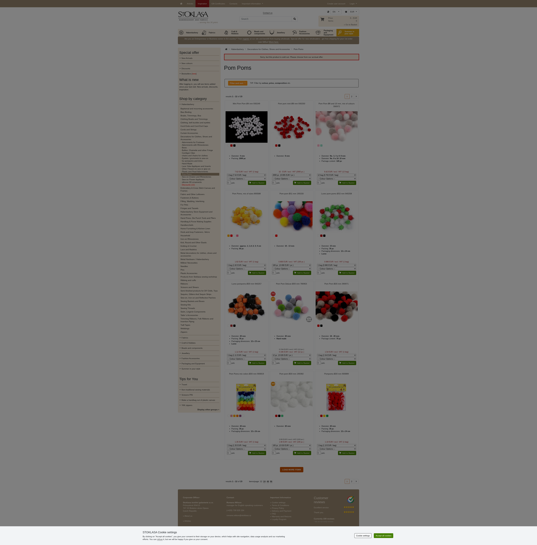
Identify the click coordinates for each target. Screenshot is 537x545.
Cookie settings (363, 536)
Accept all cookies (383, 536)
